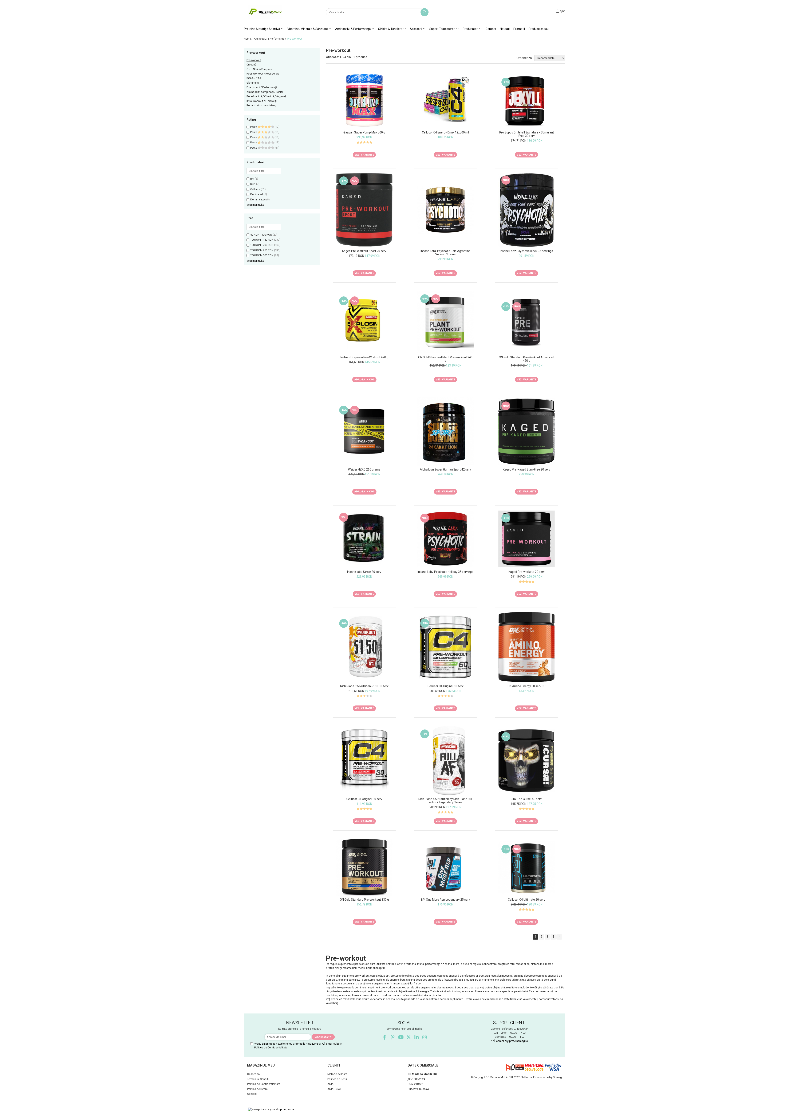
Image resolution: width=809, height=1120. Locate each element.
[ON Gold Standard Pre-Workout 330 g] (364, 867)
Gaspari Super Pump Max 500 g (364, 132)
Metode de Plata (337, 1074)
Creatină (251, 64)
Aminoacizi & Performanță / (270, 38)
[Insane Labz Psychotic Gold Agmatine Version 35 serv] (445, 210)
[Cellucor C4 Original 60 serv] (445, 647)
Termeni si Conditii (258, 1079)
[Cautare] (425, 12)
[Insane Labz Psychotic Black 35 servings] (526, 210)
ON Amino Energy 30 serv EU (526, 686)
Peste (254, 126)
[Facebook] (384, 1037)
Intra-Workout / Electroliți (261, 101)
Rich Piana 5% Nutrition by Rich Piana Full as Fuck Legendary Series (445, 800)
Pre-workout (253, 60)
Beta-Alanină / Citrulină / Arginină (266, 96)
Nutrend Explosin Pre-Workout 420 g (364, 357)
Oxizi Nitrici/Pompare (259, 69)
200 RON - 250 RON (261, 250)
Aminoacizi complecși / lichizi (264, 91)
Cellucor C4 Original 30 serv (364, 799)
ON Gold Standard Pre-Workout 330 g (364, 899)
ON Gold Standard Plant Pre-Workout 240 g (445, 359)
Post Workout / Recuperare (262, 73)
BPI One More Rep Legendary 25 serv (445, 899)
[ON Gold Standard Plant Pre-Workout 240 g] (445, 322)
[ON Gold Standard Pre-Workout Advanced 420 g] (526, 322)
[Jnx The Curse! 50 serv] (526, 761)
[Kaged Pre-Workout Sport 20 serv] (364, 210)
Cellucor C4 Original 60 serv (445, 686)
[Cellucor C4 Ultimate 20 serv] (526, 867)
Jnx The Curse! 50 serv (527, 799)
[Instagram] (424, 1037)
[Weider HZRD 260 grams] (364, 432)
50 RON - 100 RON (261, 234)
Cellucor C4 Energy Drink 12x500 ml (445, 132)
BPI (252, 178)
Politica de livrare (257, 1089)
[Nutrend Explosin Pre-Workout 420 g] (364, 322)
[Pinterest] (392, 1037)
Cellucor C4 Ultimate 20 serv (526, 899)
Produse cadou (539, 29)
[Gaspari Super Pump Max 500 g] (364, 100)
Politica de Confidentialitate (270, 1047)
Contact (491, 29)
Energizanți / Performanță (261, 87)
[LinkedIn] (416, 1037)
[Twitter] (408, 1037)
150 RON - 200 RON (261, 245)
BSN (253, 183)
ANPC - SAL (334, 1089)
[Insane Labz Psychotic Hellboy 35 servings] (445, 539)
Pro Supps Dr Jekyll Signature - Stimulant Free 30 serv (526, 134)
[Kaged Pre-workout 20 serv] (526, 539)
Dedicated (256, 194)
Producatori (471, 29)
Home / (248, 38)
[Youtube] (400, 1037)
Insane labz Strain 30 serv (364, 571)
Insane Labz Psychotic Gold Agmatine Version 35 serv (445, 252)
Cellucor (255, 189)
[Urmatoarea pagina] (559, 937)
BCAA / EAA (253, 78)
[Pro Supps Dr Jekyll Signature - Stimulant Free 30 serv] (526, 100)
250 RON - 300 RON (261, 255)
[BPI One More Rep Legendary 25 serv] (445, 867)
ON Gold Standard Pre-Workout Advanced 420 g (526, 359)
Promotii (519, 29)
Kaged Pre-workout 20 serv (527, 571)
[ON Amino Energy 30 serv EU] (526, 647)
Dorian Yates (258, 199)
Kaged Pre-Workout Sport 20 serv (364, 251)
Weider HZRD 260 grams (364, 469)
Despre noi (253, 1074)
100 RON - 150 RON (261, 239)
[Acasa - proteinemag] (265, 12)
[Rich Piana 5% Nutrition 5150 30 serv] (364, 647)
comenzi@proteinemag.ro (512, 1041)
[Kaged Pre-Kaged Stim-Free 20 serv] (526, 431)
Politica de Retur (337, 1079)
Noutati (505, 29)
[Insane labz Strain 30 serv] (364, 539)
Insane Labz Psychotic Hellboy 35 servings (445, 571)
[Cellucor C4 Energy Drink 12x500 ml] (445, 100)
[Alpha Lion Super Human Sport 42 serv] (445, 431)
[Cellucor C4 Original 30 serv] (364, 760)
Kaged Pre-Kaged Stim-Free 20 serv (526, 469)
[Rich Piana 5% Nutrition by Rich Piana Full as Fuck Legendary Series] (445, 760)
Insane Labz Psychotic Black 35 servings (526, 251)
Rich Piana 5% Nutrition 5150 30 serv (364, 686)
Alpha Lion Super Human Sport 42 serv (445, 469)
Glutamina (252, 82)
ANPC (330, 1083)
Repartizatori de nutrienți (261, 105)
